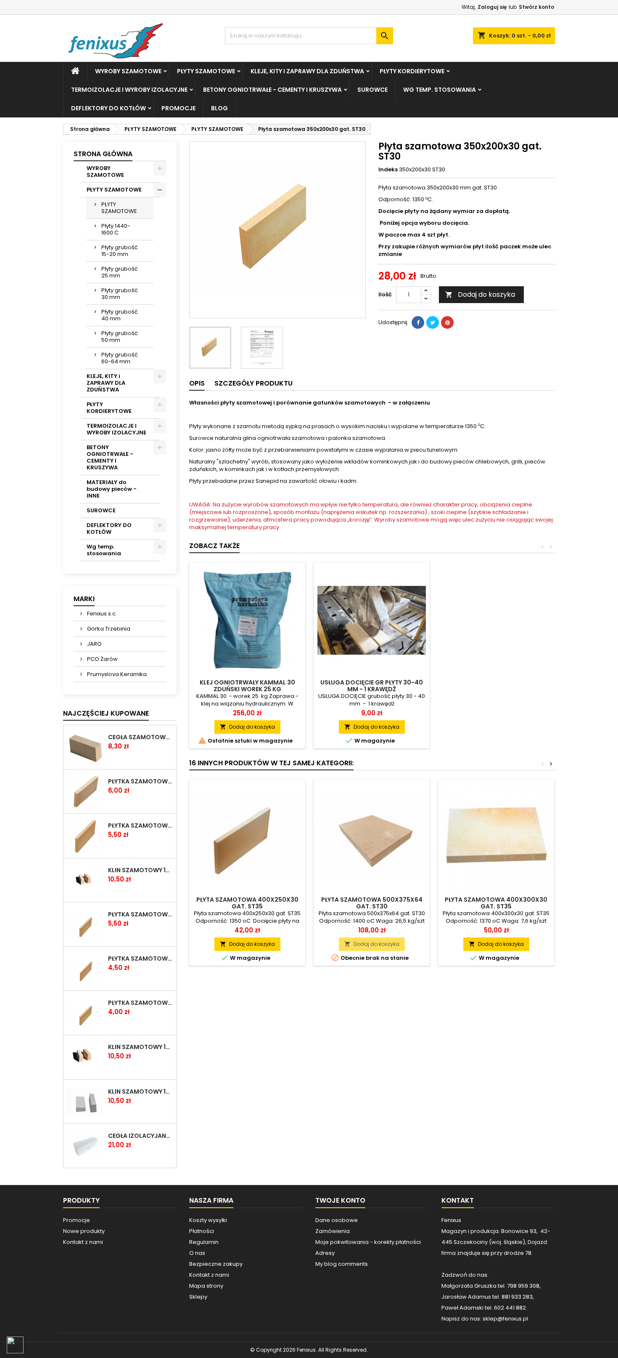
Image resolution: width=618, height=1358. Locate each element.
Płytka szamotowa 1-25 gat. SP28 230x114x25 (140, 825)
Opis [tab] (197, 383)
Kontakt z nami (83, 1242)
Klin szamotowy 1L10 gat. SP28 (140, 1047)
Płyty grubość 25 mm (119, 272)
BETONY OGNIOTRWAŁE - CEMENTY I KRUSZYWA (272, 89)
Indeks (388, 169)
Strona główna (103, 154)
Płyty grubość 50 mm (119, 336)
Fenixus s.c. (101, 614)
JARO (94, 644)
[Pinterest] (447, 322)
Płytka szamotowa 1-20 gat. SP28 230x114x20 (140, 958)
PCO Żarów (102, 659)
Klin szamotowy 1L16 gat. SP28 (140, 870)
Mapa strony (206, 1286)
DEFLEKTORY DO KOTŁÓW (108, 108)
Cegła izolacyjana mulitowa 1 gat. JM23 (140, 1135)
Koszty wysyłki (208, 1220)
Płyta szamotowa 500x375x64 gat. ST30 (372, 903)
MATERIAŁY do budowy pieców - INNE (112, 489)
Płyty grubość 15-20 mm (119, 250)
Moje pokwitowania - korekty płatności (368, 1242)
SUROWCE (372, 89)
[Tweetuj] (432, 322)
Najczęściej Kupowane (106, 713)
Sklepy (198, 1297)
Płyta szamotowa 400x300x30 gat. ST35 (496, 903)
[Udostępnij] (418, 322)
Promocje (178, 108)
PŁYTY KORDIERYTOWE (412, 71)
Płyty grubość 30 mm (119, 293)
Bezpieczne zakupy (216, 1264)
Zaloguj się (492, 7)
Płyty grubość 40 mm (119, 315)
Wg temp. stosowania (439, 89)
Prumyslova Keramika (116, 674)
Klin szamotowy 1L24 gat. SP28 (140, 1091)
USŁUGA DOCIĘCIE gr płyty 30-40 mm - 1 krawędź (371, 685)
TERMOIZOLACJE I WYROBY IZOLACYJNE (129, 89)
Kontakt (457, 1200)
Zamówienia (332, 1231)
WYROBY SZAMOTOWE (128, 71)
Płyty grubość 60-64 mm (119, 358)
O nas (197, 1253)
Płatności (201, 1231)
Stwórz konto (536, 7)
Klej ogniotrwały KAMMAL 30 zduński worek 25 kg (247, 685)
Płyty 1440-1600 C (115, 229)
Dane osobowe (336, 1220)
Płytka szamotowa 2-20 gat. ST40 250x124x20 (140, 914)
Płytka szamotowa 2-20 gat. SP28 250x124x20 (140, 1002)
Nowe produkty (84, 1231)
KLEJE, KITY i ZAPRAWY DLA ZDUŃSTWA (307, 71)
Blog (219, 108)
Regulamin (204, 1242)
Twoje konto (340, 1200)
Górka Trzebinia (108, 629)
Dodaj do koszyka (480, 294)
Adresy (325, 1253)
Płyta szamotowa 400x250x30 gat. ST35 (247, 903)
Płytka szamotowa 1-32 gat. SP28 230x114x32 (140, 781)
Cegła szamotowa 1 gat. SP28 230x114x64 (140, 737)
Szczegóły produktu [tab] (253, 383)
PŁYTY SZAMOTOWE (206, 71)
